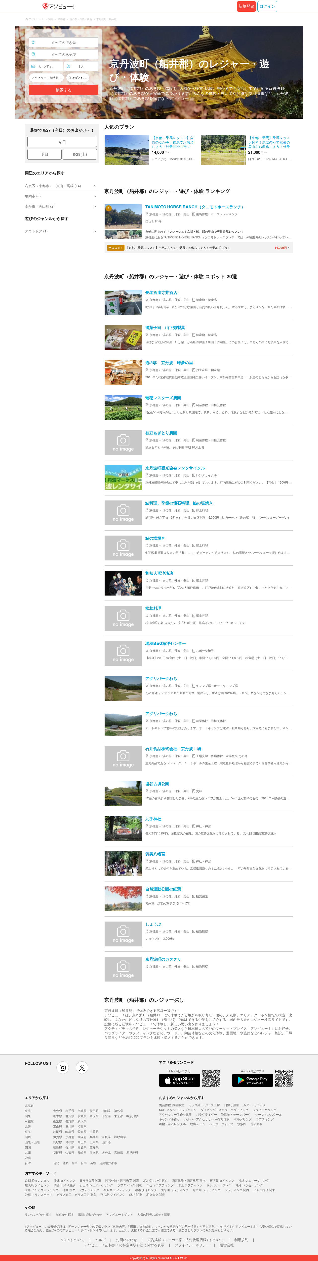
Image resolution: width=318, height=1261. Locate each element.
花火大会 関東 (155, 1194)
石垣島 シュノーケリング (96, 1185)
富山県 (57, 1126)
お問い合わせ (126, 1239)
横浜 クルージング (219, 1185)
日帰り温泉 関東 (90, 1180)
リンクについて (72, 1239)
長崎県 (82, 1152)
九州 (28, 1152)
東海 (28, 1131)
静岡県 (57, 1131)
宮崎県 (118, 1152)
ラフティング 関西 (237, 1190)
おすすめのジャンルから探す (181, 1097)
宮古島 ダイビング (112, 1194)
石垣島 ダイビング (222, 1180)
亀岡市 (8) (33, 195)
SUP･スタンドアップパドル (178, 1109)
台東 (65, 1163)
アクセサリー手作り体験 (175, 1114)
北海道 (29, 1105)
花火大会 (256, 1124)
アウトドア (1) (36, 230)
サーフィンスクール (268, 1114)
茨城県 (82, 1116)
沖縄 (28, 1157)
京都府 (69, 1137)
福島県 (118, 1110)
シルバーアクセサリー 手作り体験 (207, 1119)
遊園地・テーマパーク (236, 1114)
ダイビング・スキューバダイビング (224, 1109)
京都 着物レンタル (37, 1180)
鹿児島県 (132, 1152)
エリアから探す (37, 1097)
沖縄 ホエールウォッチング (81, 1190)
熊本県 (94, 1152)
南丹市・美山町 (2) (40, 206)
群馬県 (69, 1116)
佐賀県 (69, 1152)
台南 (84, 1163)
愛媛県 (82, 1147)
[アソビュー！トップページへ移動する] (57, 6)
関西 (28, 1137)
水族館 (241, 1124)
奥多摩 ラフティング (117, 1190)
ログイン (267, 6)
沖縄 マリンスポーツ (38, 1194)
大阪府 (82, 1137)
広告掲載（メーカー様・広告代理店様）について (185, 1239)
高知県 (94, 1147)
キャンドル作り (169, 1119)
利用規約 (241, 1239)
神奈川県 (132, 1116)
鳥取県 (57, 1142)
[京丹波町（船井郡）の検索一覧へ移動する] (159, 72)
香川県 (69, 1147)
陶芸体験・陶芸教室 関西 (122, 1180)
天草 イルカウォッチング (41, 1190)
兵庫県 (94, 1137)
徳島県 (57, 1147)
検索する (64, 90)
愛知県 (82, 1131)
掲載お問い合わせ (90, 1214)
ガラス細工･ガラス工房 (204, 1105)
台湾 (28, 1163)
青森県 (57, 1110)
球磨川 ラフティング (206, 1190)
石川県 (69, 1126)
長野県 (69, 1121)
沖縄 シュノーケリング (253, 1180)
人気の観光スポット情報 (153, 1214)
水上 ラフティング (190, 1185)
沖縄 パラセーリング (249, 1185)
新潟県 (82, 1121)
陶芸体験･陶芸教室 (171, 1105)
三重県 (94, 1131)
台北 (56, 1163)
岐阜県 (69, 1131)
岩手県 (69, 1110)
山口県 (106, 1142)
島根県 (69, 1142)
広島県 (94, 1142)
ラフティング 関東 (129, 1185)
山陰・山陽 (32, 1142)
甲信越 (29, 1121)
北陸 (28, 1126)
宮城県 (82, 1110)
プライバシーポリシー (192, 1244)
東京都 (118, 1116)
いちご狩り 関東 (264, 1190)
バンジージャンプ (221, 1124)
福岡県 (57, 1152)
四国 (28, 1147)
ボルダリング (243, 1119)
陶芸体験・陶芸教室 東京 (188, 1180)
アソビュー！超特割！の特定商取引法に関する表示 (124, 1244)
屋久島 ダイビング (37, 1185)
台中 (75, 1163)
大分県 (106, 1152)
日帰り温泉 (231, 1105)
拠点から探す (65, 1214)
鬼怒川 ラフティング (175, 1190)
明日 (44, 154)
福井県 (82, 1126)
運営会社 (227, 1244)
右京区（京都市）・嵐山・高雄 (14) (53, 185)
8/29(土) (80, 154)
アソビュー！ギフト (119, 1214)
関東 (28, 1116)
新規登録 (246, 6)
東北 (28, 1110)
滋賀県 (57, 1137)
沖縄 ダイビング (64, 1180)
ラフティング (265, 1119)
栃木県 (57, 1116)
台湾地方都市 (108, 1163)
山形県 (106, 1110)
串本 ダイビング (146, 1190)
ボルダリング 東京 (155, 1180)
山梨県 (57, 1121)
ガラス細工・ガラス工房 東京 (76, 1194)
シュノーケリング (265, 1109)
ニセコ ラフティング (160, 1185)
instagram (62, 1067)
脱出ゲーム (197, 1124)
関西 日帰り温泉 (64, 1185)
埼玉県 (94, 1116)
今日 (62, 142)
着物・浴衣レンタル (172, 1124)
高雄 (93, 1163)
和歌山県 (120, 1137)
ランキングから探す (38, 1214)
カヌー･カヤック (254, 1105)
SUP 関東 (135, 1194)
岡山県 (82, 1142)
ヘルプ (100, 1239)
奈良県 (106, 1137)
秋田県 (94, 1110)
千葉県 (106, 1116)
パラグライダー (206, 1114)
